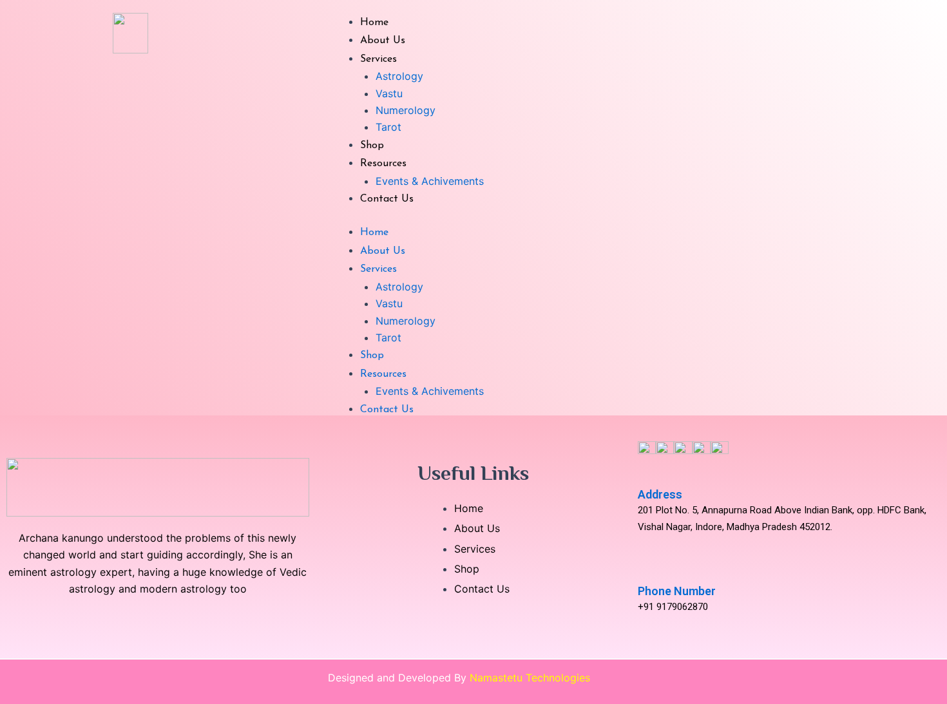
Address (660, 494)
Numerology (405, 110)
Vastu (389, 93)
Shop (372, 145)
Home (374, 22)
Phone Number (677, 591)
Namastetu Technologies (530, 677)
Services (378, 59)
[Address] (644, 475)
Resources (383, 163)
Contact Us (387, 199)
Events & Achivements (430, 181)
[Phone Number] (644, 572)
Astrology (399, 76)
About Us (382, 40)
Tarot (388, 126)
